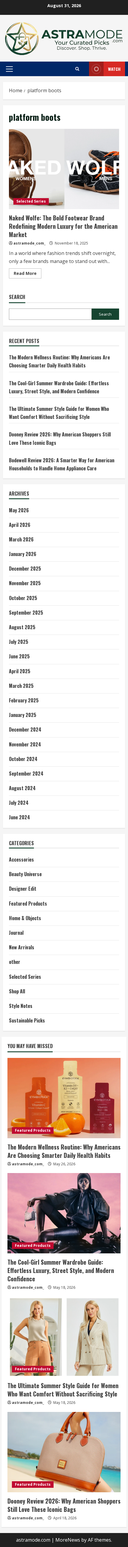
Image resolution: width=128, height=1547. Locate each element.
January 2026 (22, 554)
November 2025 (25, 583)
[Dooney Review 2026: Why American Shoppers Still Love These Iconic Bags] (64, 1452)
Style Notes (20, 1005)
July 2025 (18, 641)
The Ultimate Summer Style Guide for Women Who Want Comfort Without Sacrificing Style (62, 1389)
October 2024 (23, 758)
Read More (27, 274)
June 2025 (19, 656)
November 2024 (25, 744)
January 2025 (22, 714)
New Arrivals (21, 947)
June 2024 (19, 817)
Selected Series (31, 201)
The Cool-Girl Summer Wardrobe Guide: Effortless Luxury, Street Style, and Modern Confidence (60, 1270)
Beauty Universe (25, 874)
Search (17, 297)
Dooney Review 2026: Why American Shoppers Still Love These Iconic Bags (64, 1505)
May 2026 (19, 510)
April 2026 (19, 524)
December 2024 (25, 729)
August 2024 (22, 788)
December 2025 (25, 568)
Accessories (21, 859)
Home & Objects (25, 918)
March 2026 (21, 539)
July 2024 (19, 802)
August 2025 (22, 627)
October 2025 (23, 598)
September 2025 (26, 612)
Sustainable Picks (27, 1020)
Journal (16, 932)
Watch (114, 69)
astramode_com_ (29, 243)
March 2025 (21, 685)
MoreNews (67, 1540)
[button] (9, 69)
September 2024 (26, 773)
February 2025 (24, 700)
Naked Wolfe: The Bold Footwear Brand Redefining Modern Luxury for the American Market (64, 169)
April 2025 (19, 671)
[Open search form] (77, 69)
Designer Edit (22, 888)
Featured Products (28, 903)
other (14, 961)
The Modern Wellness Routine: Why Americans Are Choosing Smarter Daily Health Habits (64, 1151)
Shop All (17, 991)
